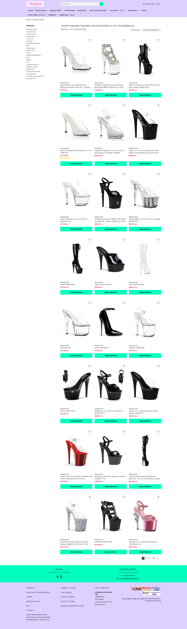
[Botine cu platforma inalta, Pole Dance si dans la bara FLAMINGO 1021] (145, 59)
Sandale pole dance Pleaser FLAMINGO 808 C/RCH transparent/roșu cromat (76, 477)
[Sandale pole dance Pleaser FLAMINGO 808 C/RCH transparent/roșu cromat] (76, 450)
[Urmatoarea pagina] (157, 558)
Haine (28, 53)
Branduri (29, 41)
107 (154, 558)
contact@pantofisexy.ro (129, 578)
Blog (72, 15)
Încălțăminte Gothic (33, 43)
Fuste (28, 57)
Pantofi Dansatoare (33, 71)
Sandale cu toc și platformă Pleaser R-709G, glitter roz (143, 543)
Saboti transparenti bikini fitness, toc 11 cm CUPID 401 (76, 151)
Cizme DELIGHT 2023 (136, 284)
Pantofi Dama (31, 34)
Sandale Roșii (31, 78)
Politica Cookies (68, 601)
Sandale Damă (31, 29)
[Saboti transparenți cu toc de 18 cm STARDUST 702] (76, 193)
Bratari (28, 60)
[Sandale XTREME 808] (145, 322)
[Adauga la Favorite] (90, 40)
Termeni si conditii (68, 588)
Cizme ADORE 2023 (67, 284)
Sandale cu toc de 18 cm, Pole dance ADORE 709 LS (109, 412)
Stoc (28, 46)
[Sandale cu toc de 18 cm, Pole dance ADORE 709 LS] (111, 385)
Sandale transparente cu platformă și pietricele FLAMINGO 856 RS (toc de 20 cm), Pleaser (109, 86)
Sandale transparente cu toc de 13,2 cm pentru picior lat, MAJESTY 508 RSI (110, 151)
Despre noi (30, 588)
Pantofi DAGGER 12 (101, 348)
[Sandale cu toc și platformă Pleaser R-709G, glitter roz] (145, 516)
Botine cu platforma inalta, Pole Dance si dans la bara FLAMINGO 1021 (144, 86)
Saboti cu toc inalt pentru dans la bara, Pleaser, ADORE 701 (143, 412)
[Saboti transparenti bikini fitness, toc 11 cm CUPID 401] (76, 124)
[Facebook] (57, 577)
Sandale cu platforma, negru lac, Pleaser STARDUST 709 (110, 477)
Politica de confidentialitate (38, 592)
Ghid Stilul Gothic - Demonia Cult (37, 620)
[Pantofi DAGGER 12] (111, 322)
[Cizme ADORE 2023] (76, 258)
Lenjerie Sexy (30, 48)
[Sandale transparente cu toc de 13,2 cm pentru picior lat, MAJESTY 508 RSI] (111, 124)
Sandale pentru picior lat (35, 76)
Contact (30, 610)
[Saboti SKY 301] (76, 322)
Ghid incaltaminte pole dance (36, 615)
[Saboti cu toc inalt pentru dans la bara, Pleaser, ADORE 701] (145, 385)
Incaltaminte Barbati (33, 55)
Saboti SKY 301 (65, 348)
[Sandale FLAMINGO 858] (111, 516)
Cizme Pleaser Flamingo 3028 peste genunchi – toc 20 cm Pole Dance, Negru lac (144, 477)
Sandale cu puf (31, 67)
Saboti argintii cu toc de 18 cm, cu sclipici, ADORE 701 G (144, 220)
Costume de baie (32, 65)
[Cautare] (101, 4)
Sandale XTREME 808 (136, 348)
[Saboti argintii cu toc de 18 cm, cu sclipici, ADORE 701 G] (145, 193)
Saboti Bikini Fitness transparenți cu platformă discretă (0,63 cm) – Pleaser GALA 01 (75, 86)
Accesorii (29, 39)
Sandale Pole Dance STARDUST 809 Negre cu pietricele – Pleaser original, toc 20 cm (110, 220)
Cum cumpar (66, 592)
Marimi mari (30, 50)
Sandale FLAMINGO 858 (103, 542)
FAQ (28, 606)
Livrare (29, 597)
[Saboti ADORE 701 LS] (76, 385)
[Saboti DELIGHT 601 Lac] (111, 258)
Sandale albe (31, 74)
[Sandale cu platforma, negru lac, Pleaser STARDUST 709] (111, 450)
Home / (29, 20)
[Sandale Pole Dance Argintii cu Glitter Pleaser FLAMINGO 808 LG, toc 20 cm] (76, 516)
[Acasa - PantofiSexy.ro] (37, 4)
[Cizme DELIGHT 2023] (145, 258)
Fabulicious (98, 148)
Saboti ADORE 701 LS (67, 411)
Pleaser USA (64, 83)
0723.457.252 (129, 575)
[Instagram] (61, 577)
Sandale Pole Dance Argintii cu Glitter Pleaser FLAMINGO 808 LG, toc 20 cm (74, 543)
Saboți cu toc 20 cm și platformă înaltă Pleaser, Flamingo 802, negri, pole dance (144, 151)
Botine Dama (30, 36)
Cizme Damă (31, 32)
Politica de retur (68, 597)
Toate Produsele (38, 20)
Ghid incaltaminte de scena (72, 606)
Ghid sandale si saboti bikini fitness (38, 617)
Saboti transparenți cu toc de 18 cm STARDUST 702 (73, 220)
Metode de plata (33, 601)
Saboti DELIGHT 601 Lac (103, 284)
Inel (27, 62)
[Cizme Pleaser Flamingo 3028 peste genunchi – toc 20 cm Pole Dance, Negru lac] (145, 450)
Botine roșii (30, 69)
